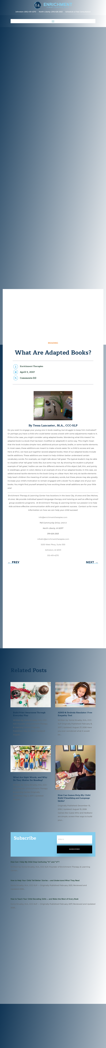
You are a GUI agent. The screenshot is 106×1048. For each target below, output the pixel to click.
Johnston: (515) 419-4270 (25, 12)
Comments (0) (28, 378)
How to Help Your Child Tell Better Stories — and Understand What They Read (45, 881)
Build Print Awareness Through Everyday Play (29, 714)
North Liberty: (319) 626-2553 (51, 12)
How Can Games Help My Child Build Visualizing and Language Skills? (74, 798)
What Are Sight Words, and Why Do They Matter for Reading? (30, 779)
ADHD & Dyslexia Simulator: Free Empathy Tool (75, 714)
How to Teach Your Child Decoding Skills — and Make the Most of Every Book (44, 899)
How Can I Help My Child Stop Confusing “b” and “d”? (35, 862)
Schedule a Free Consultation (78, 12)
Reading (53, 343)
